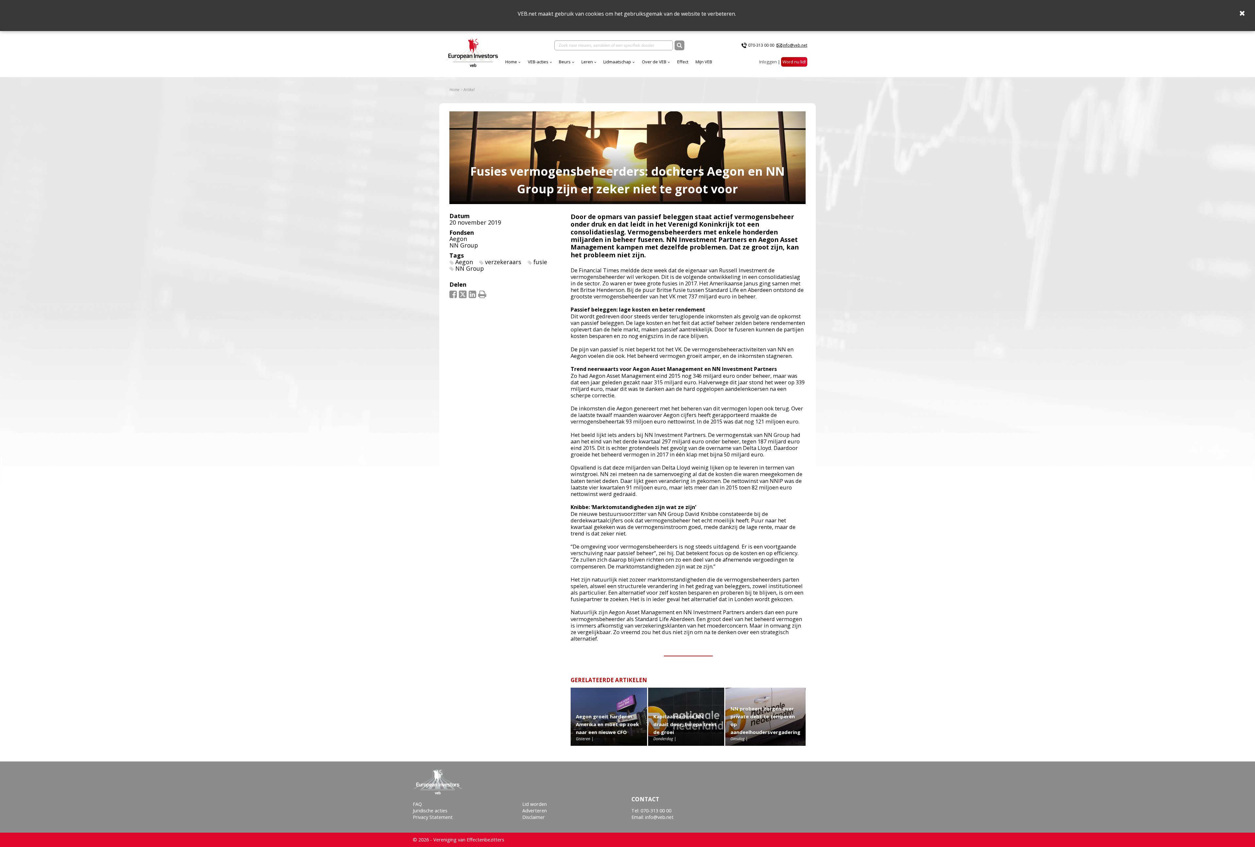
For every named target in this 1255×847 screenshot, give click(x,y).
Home (511, 62)
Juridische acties (430, 810)
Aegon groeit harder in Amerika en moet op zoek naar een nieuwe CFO (607, 724)
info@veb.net (795, 45)
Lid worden (534, 804)
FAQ (417, 804)
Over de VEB (654, 62)
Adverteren (534, 810)
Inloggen (768, 62)
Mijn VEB (703, 62)
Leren (587, 62)
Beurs (565, 62)
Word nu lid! (794, 62)
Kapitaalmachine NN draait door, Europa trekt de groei (685, 724)
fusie (540, 262)
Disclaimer (533, 817)
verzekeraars (503, 262)
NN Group (463, 245)
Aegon (458, 239)
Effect (682, 62)
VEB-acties (538, 62)
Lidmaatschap (617, 62)
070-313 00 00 (761, 45)
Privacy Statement (433, 817)
